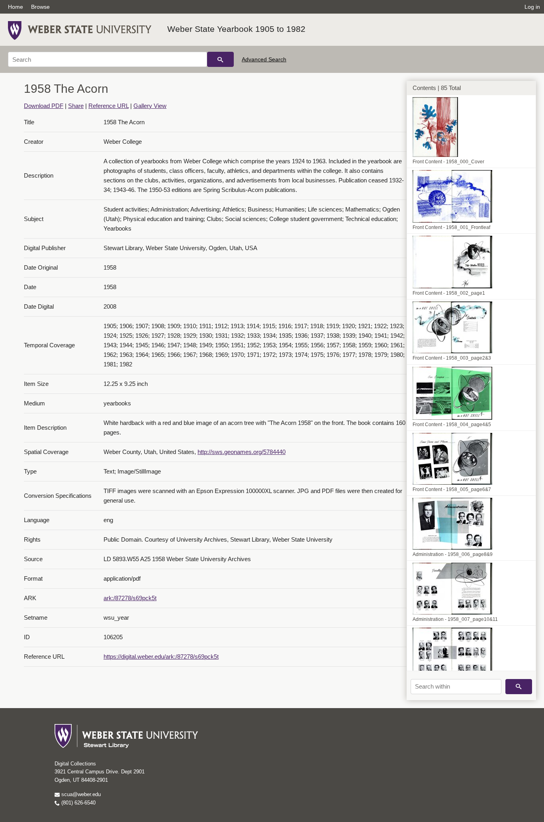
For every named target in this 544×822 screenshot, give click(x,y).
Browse (40, 7)
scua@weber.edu (80, 794)
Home (15, 7)
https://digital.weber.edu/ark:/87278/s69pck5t (161, 656)
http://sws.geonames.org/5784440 (242, 451)
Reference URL (108, 105)
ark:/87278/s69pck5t (130, 598)
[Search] (220, 59)
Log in (532, 7)
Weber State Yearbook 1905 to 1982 (236, 28)
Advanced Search (264, 59)
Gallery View (149, 105)
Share (76, 105)
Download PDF (43, 105)
